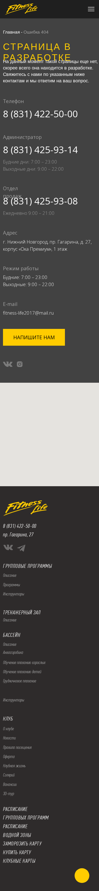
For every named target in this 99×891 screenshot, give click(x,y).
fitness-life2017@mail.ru (28, 313)
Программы (11, 584)
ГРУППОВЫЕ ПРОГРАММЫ (27, 566)
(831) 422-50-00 (21, 526)
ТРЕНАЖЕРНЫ (16, 612)
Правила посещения (17, 747)
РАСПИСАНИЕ (15, 826)
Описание (9, 575)
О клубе (8, 728)
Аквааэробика (13, 652)
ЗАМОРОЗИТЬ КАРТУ (22, 843)
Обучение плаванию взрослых (24, 662)
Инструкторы (13, 594)
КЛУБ (8, 719)
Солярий (9, 775)
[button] (34, 337)
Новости (9, 738)
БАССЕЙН (11, 635)
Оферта (9, 756)
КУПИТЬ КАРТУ (17, 852)
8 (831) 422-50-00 (40, 113)
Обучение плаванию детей (22, 671)
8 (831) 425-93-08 (40, 201)
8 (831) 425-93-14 (40, 149)
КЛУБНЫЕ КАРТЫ (19, 861)
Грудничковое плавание (19, 681)
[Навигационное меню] (91, 9)
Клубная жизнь (14, 765)
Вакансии (10, 784)
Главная (11, 32)
